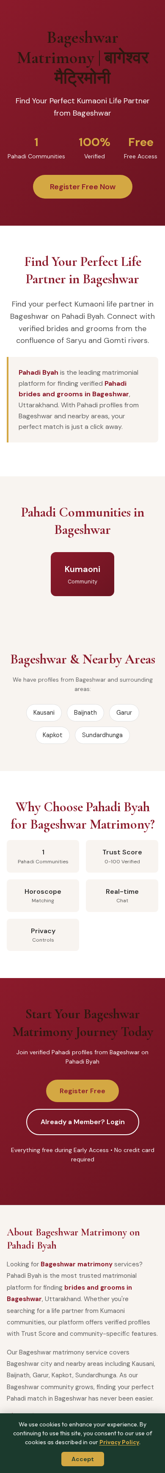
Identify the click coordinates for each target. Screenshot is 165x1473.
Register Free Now (83, 187)
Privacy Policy (119, 1442)
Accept (83, 1459)
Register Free (82, 1090)
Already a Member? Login (83, 1121)
